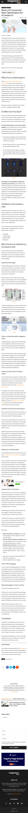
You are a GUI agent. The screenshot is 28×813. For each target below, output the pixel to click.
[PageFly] (14, 759)
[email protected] (13, 691)
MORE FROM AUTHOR (18, 698)
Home (2, 5)
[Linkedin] (10, 803)
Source (14, 177)
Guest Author (5, 17)
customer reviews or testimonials (12, 454)
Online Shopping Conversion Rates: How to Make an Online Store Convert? (17, 704)
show (13, 72)
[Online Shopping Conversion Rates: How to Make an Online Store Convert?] (5, 704)
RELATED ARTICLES (6, 698)
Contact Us (14, 808)
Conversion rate (9, 659)
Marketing (8, 7)
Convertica (22, 648)
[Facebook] (6, 803)
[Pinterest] (14, 803)
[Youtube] (21, 803)
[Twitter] (17, 803)
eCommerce (7, 5)
